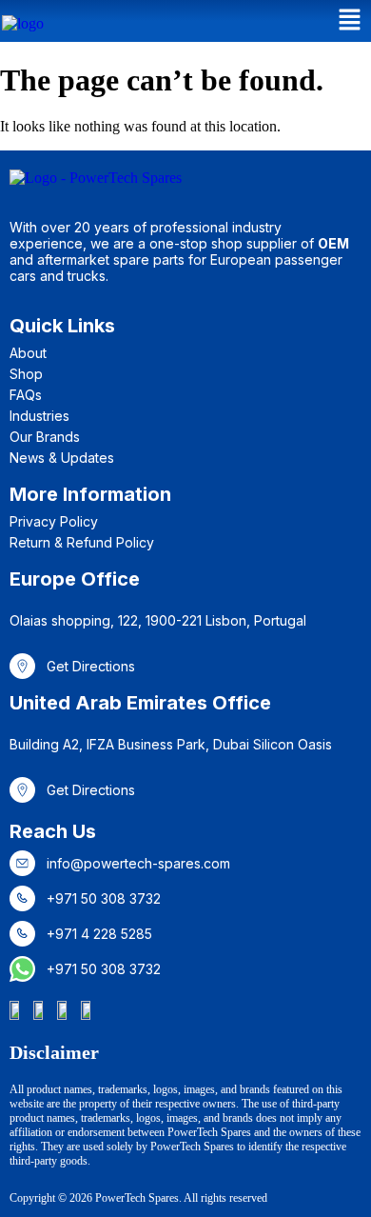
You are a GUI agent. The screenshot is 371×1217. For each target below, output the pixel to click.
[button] (350, 21)
